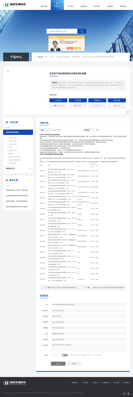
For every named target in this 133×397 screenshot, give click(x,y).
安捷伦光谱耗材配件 (15, 157)
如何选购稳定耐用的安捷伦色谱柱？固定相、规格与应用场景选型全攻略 (18, 195)
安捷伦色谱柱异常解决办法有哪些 (17, 206)
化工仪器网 (72, 393)
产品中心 (57, 6)
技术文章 (97, 6)
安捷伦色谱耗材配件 (15, 160)
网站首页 (44, 6)
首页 (46, 57)
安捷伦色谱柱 (76, 57)
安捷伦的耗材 (13, 150)
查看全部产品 (10, 168)
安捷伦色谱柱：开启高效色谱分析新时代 (18, 201)
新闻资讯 (83, 6)
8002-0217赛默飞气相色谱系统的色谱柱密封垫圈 (66, 287)
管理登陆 (79, 393)
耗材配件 (11, 153)
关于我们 (70, 6)
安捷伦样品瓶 (13, 141)
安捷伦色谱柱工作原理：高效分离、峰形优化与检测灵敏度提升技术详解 (18, 190)
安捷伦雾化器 (13, 144)
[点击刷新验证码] (65, 355)
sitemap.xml (58, 393)
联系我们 (123, 6)
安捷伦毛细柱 (13, 138)
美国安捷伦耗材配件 (63, 57)
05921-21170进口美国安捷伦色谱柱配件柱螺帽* (108, 287)
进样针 (11, 147)
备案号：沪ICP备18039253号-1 (44, 393)
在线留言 (110, 6)
